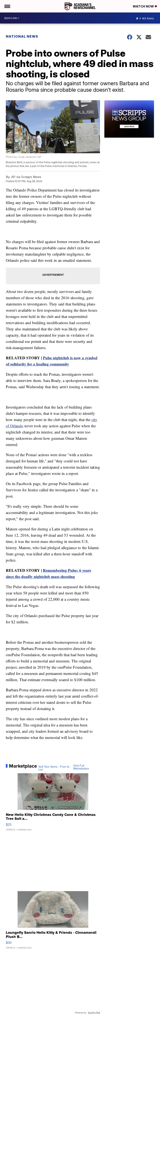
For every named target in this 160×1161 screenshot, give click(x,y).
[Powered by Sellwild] (94, 1012)
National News (22, 36)
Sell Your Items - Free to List (54, 768)
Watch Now (144, 6)
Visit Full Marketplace (81, 767)
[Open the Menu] (7, 6)
